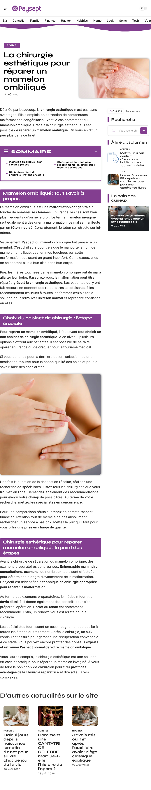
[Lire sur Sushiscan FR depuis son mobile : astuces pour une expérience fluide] (113, 179)
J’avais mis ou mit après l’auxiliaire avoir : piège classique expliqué (84, 748)
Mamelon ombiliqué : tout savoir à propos (26, 163)
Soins (12, 45)
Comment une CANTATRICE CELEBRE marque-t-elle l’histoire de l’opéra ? (50, 752)
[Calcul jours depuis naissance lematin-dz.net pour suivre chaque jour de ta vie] (16, 716)
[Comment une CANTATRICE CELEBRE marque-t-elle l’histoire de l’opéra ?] (51, 716)
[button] (145, 111)
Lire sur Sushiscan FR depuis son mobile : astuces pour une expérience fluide (133, 181)
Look (113, 212)
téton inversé (22, 227)
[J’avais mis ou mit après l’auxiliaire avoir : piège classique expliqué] (85, 716)
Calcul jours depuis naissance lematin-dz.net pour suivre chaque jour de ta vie (16, 750)
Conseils (125, 149)
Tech (123, 171)
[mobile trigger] (7, 8)
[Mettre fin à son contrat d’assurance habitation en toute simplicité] (113, 157)
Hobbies (8, 730)
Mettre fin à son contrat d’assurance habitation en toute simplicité (132, 159)
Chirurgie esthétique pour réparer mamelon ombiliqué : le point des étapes (76, 164)
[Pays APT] (26, 8)
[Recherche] (134, 8)
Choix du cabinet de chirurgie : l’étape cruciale (26, 173)
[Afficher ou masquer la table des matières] (74, 151)
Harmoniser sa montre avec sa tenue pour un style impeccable (128, 218)
